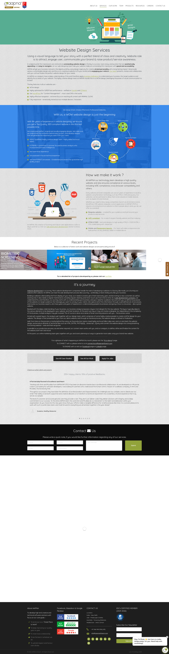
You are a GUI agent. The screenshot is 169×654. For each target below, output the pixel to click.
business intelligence (91, 76)
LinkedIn (99, 346)
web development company (125, 298)
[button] (79, 418)
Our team (113, 71)
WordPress (37, 93)
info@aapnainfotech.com (99, 633)
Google (74, 90)
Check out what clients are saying (39, 370)
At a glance (108, 340)
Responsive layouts (104, 228)
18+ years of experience (42, 121)
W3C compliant (94, 218)
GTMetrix (83, 90)
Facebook (86, 346)
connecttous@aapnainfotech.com (99, 343)
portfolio (108, 276)
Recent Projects (84, 242)
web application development (57, 227)
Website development (35, 291)
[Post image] (13, 260)
